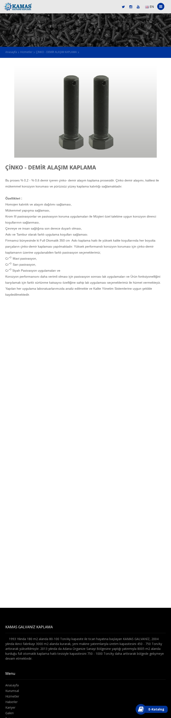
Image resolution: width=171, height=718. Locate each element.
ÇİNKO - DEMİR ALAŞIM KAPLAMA (56, 52)
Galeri (9, 713)
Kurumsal (12, 691)
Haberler (11, 702)
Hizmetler (26, 52)
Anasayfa (11, 52)
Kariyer (10, 707)
